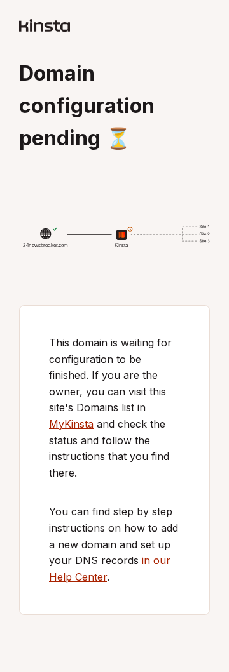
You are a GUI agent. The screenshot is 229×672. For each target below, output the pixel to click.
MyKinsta (71, 424)
